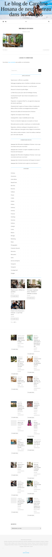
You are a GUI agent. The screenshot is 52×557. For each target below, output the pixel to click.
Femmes (13, 210)
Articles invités (26, 546)
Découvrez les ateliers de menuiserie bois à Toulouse (23, 111)
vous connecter (11, 62)
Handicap (13, 217)
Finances (13, 213)
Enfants (12, 201)
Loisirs (12, 229)
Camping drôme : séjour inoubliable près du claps (22, 117)
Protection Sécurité (15, 248)
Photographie (14, 245)
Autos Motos (14, 179)
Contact (31, 546)
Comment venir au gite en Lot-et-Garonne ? (28, 163)
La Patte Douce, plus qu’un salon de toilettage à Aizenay (24, 92)
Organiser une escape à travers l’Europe (20, 114)
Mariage (13, 235)
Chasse (12, 195)
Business (13, 188)
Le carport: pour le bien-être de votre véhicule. (37, 443)
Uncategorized (14, 270)
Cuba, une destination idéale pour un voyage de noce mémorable (21, 406)
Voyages (13, 273)
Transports (13, 264)
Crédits (12, 198)
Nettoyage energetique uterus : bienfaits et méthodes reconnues (26, 83)
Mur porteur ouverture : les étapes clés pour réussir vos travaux (37, 381)
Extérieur (13, 207)
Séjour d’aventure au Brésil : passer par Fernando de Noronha (21, 444)
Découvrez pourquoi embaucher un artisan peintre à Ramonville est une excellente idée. (37, 342)
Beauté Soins (14, 182)
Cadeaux (13, 191)
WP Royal (29, 539)
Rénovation (13, 254)
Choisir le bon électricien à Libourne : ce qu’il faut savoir (24, 86)
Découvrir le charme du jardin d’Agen (19, 89)
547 (15, 322)
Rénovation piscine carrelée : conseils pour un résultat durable (25, 124)
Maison (12, 232)
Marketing (13, 238)
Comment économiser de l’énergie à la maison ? (29, 160)
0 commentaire (46, 50)
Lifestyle (13, 226)
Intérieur (13, 223)
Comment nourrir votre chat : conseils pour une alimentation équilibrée (37, 361)
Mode (12, 242)
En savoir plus (15, 296)
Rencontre (13, 251)
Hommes (13, 220)
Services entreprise (15, 260)
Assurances (13, 176)
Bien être (13, 185)
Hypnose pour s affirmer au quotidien (19, 80)
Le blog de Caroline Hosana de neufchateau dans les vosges (26, 9)
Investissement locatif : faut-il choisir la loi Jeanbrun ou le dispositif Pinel (37, 504)
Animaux (13, 173)
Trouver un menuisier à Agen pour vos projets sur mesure (24, 121)
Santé (12, 257)
